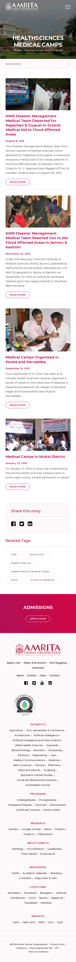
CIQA (60, 922)
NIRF (41, 922)
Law (53, 755)
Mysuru (43, 897)
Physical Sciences (29, 770)
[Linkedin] (50, 683)
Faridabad (30, 902)
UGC (50, 922)
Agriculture (16, 730)
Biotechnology (21, 750)
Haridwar (46, 902)
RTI (57, 948)
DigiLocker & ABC (46, 878)
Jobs (43, 675)
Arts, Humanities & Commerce (45, 730)
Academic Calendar (35, 873)
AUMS (15, 873)
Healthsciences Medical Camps (30, 571)
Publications (45, 834)
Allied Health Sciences (29, 745)
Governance (47, 853)
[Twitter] (34, 683)
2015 (14, 554)
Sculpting (49, 770)
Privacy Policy (57, 944)
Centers (13, 829)
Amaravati (30, 892)
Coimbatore (17, 897)
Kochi (14, 579)
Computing (55, 750)
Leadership (54, 848)
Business (38, 750)
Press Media (29, 853)
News (20, 675)
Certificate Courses (28, 809)
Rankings (17, 848)
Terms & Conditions (38, 951)
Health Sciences (21, 562)
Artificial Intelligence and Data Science (37, 740)
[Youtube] (42, 683)
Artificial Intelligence (46, 735)
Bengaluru (46, 892)
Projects (28, 834)
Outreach (38, 667)
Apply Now (38, 618)
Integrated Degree (20, 804)
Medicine (54, 760)
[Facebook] (26, 683)
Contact (54, 675)
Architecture (22, 735)
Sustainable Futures (38, 784)
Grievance (21, 948)
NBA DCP (29, 922)
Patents (60, 829)
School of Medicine (42, 579)
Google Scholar (31, 829)
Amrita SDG (36, 554)
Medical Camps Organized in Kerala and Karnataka (32, 359)
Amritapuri (14, 892)
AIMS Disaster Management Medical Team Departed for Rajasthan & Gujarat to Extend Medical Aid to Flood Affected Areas (33, 125)
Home (17, 50)
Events (31, 675)
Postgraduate (47, 799)
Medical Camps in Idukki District (35, 456)
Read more (18, 182)
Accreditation (35, 848)
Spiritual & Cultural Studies (36, 775)
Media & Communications (29, 760)
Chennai (61, 892)
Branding (55, 873)
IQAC (16, 922)
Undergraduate (26, 799)
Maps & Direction (35, 662)
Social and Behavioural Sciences (37, 779)
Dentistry (23, 755)
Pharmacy (54, 765)
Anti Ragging (58, 662)
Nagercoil (57, 897)
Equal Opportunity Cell (41, 948)
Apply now (13, 662)
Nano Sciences (22, 765)
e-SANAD (25, 878)
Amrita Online (51, 809)
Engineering (39, 755)
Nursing (39, 765)
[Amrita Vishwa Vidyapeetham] (22, 6)
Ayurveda (52, 745)
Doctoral (40, 804)
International (57, 804)
